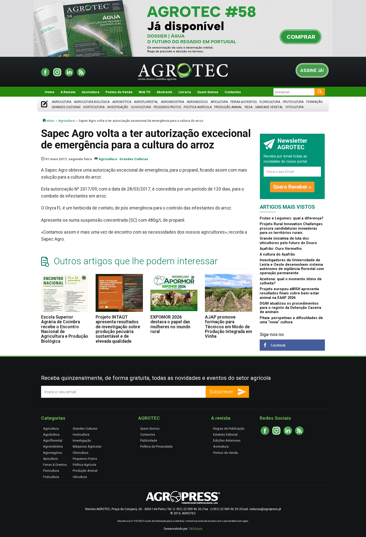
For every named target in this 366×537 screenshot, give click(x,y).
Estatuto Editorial (225, 434)
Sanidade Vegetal (269, 107)
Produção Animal (228, 107)
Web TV (144, 92)
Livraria (185, 92)
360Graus (195, 529)
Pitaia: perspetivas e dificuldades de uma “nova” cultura (291, 320)
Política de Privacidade (156, 446)
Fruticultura (293, 102)
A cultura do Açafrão (277, 254)
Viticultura (295, 107)
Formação (314, 102)
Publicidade (148, 440)
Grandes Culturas (66, 107)
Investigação (117, 107)
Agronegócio (197, 102)
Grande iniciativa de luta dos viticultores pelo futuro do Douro (288, 240)
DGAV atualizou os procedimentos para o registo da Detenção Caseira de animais (290, 307)
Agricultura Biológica (92, 102)
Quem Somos (207, 92)
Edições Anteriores (227, 440)
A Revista (68, 92)
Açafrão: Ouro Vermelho (281, 249)
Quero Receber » (292, 187)
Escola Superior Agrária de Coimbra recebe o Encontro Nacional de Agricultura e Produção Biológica (64, 329)
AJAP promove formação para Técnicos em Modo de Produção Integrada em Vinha (228, 327)
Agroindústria (172, 102)
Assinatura (90, 92)
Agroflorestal (146, 102)
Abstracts (164, 92)
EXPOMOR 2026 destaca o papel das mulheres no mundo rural (170, 324)
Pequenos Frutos (167, 107)
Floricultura (269, 102)
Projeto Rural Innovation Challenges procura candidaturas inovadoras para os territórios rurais (291, 228)
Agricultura (61, 102)
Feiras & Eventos (244, 102)
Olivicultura (141, 107)
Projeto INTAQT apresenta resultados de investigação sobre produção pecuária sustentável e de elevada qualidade (118, 329)
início (50, 121)
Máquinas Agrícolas (87, 446)
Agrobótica (121, 102)
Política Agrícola (198, 107)
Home (49, 92)
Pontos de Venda (119, 92)
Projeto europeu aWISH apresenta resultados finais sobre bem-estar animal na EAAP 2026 (289, 293)
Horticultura (94, 107)
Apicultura (219, 102)
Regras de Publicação (228, 428)
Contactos (233, 92)
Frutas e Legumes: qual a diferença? (291, 218)
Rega (248, 107)
